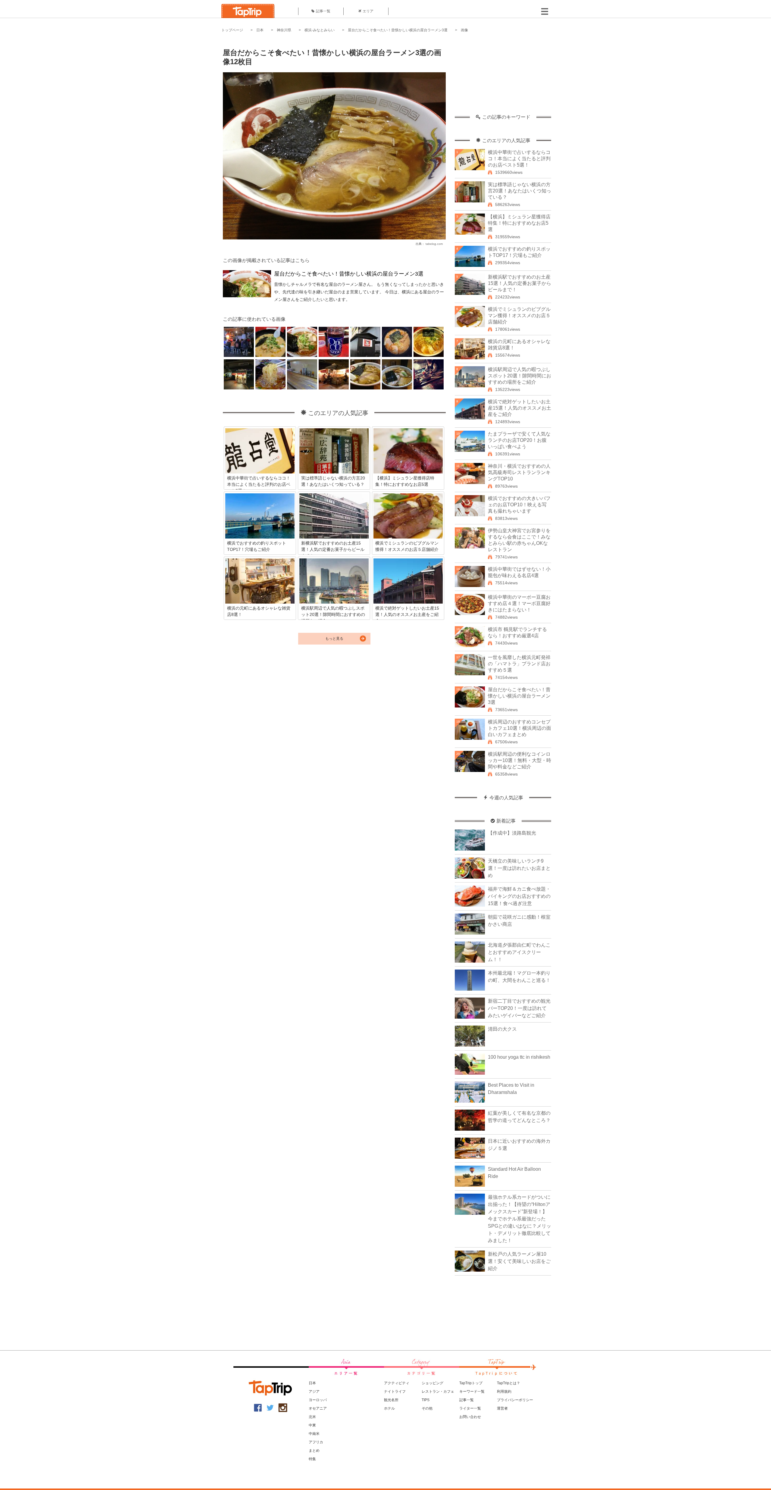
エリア (368, 11)
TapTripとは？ (508, 1383)
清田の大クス (502, 1029)
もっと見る (334, 638)
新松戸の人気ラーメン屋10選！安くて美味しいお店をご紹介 (519, 1261)
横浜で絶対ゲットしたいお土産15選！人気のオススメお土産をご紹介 (519, 408)
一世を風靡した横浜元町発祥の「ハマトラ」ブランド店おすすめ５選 (519, 664)
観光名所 (391, 1400)
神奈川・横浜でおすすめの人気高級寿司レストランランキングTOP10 (519, 472)
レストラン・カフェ (438, 1391)
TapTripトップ (470, 1383)
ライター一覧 (470, 1408)
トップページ (232, 30)
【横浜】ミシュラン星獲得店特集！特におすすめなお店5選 (519, 223)
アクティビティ (396, 1383)
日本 (260, 30)
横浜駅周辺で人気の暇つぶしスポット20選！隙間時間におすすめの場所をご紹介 (519, 376)
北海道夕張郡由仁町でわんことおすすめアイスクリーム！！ (519, 952)
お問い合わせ (470, 1417)
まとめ (314, 1450)
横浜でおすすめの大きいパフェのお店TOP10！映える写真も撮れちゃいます (519, 505)
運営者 (502, 1408)
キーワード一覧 (472, 1391)
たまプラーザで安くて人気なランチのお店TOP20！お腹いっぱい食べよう (519, 440)
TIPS (425, 1400)
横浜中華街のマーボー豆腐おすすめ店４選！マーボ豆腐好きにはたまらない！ (519, 603)
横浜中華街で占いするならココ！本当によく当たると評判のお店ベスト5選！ (519, 158)
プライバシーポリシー (515, 1400)
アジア (314, 1391)
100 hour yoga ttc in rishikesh (519, 1057)
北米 (312, 1417)
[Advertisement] (503, 76)
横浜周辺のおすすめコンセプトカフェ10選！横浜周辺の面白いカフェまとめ (519, 728)
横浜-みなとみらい (319, 30)
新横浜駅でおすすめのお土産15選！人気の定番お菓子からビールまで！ (519, 283)
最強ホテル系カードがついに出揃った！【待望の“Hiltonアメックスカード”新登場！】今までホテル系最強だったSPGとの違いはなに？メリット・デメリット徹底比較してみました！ (519, 1219)
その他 (427, 1408)
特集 (312, 1459)
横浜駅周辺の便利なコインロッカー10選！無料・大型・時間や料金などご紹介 (519, 760)
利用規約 (504, 1391)
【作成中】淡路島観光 (512, 833)
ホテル (389, 1408)
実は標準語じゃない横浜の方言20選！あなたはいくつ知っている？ (519, 191)
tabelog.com (434, 243)
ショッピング (432, 1383)
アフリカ (316, 1442)
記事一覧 (323, 11)
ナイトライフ (395, 1391)
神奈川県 (284, 30)
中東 (312, 1425)
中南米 (314, 1434)
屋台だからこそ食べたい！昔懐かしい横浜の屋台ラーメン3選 (398, 30)
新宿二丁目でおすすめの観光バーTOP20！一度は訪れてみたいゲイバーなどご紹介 (519, 1008)
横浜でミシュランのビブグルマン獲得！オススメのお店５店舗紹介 (519, 315)
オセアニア (318, 1408)
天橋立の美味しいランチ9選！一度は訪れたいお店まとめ (519, 868)
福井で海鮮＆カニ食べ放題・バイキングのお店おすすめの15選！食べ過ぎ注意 (519, 896)
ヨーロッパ (318, 1400)
